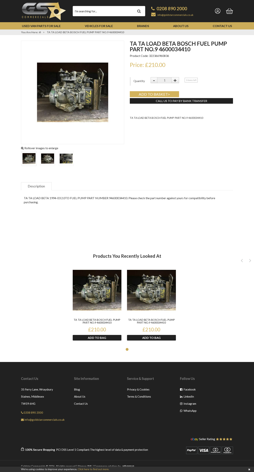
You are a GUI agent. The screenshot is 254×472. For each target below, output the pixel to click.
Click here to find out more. (93, 469)
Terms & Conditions (139, 396)
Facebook (190, 390)
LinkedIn (190, 397)
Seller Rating (207, 439)
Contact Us (222, 26)
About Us (181, 26)
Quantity (139, 81)
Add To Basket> (154, 94)
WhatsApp (190, 411)
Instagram (190, 404)
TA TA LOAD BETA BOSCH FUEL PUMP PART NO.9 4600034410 (97, 321)
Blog (77, 389)
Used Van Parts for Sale (41, 26)
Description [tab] (36, 186)
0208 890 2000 (172, 8)
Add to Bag (97, 337)
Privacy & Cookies (138, 389)
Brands (143, 26)
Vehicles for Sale (99, 26)
